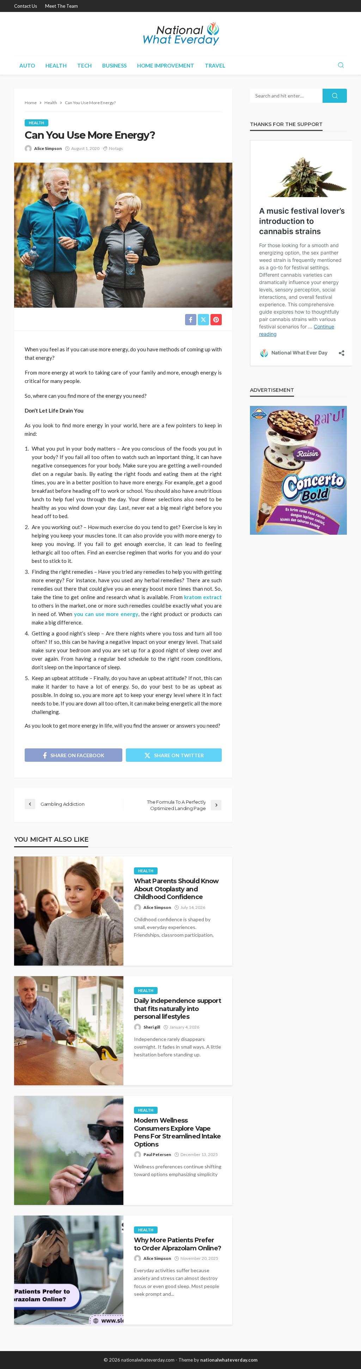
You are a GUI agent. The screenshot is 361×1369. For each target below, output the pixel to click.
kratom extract (203, 597)
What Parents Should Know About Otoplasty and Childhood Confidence (176, 888)
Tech (84, 65)
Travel (215, 65)
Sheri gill (151, 1027)
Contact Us (25, 6)
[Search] (341, 65)
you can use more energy (106, 614)
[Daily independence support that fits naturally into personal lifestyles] (68, 1030)
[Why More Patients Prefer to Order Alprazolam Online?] (68, 1270)
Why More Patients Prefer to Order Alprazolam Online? (177, 1243)
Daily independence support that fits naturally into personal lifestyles (177, 1008)
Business (114, 65)
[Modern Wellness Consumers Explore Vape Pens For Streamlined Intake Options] (68, 1150)
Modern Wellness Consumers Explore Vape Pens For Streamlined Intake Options (177, 1132)
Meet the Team (61, 6)
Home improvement (165, 65)
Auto (27, 65)
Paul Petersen (157, 1154)
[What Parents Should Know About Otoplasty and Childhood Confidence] (68, 911)
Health (56, 65)
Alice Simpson (48, 148)
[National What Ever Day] (181, 34)
